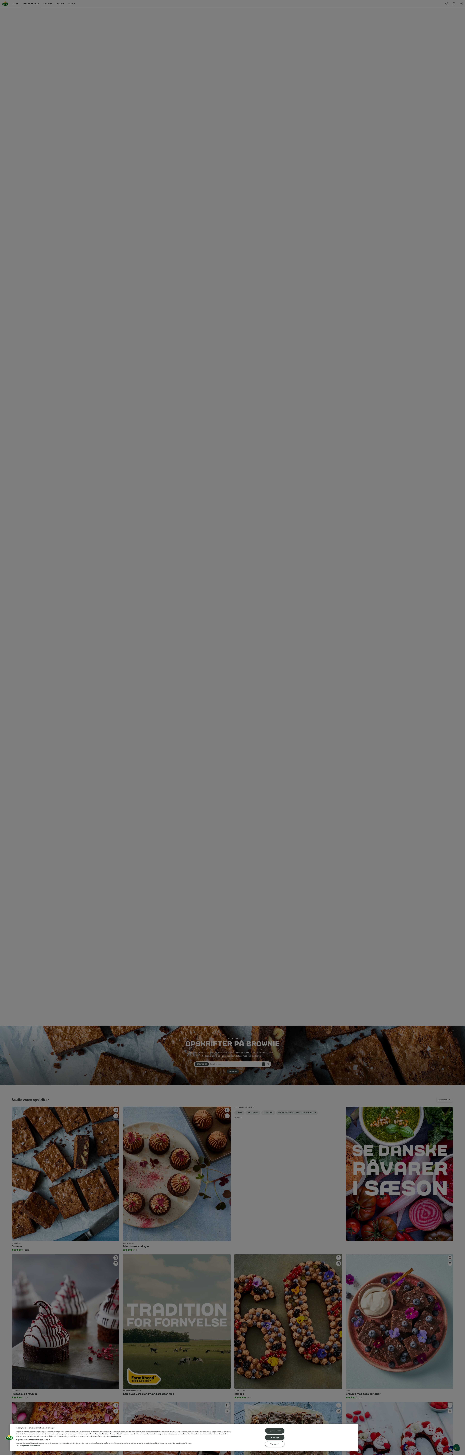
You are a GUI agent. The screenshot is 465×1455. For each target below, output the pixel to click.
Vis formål (274, 1444)
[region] (184, 1437)
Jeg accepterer (275, 1431)
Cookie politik (116, 1436)
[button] (9, 1438)
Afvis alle (275, 1437)
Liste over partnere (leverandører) (28, 1446)
